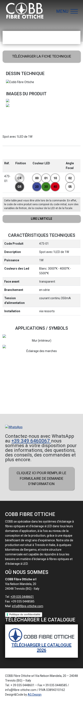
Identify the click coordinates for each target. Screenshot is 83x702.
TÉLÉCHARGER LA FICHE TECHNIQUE (41, 56)
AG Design (35, 694)
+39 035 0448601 (22, 596)
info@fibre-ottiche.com (27, 606)
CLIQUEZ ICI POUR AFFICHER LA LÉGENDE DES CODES (41, 218)
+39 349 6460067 (31, 440)
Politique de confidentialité (24, 614)
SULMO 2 (47, 391)
